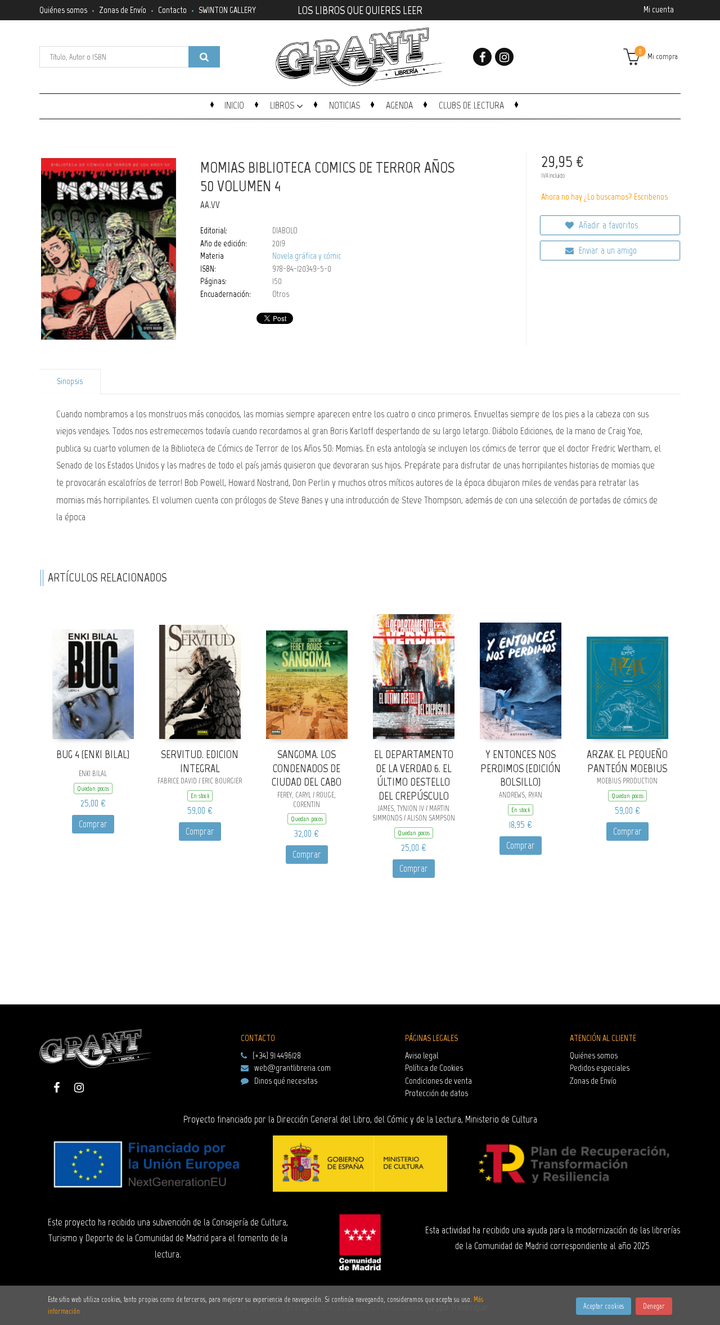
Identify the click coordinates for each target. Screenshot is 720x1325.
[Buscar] (204, 56)
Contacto (172, 9)
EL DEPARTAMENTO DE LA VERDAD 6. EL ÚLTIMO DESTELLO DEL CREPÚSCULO (413, 775)
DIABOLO (285, 231)
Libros (283, 105)
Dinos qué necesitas (285, 1080)
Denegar (654, 1306)
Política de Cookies (434, 1067)
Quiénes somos (63, 9)
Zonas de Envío (122, 9)
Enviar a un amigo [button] (607, 250)
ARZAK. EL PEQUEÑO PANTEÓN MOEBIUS (627, 761)
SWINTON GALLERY (227, 9)
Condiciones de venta (438, 1080)
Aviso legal (421, 1055)
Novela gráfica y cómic (306, 256)
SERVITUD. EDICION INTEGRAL (199, 761)
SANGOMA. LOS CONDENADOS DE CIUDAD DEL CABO (306, 767)
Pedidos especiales (599, 1067)
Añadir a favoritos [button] (607, 225)
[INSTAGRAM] (504, 57)
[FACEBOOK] (482, 57)
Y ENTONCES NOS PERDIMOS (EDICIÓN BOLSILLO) (520, 767)
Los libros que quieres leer (360, 9)
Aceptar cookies (603, 1306)
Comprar (93, 824)
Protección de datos (436, 1093)
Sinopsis (70, 381)
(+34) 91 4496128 (277, 1055)
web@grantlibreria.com (292, 1067)
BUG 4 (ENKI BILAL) (92, 754)
